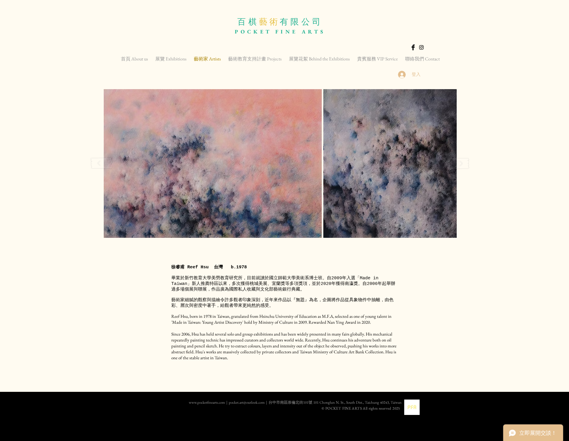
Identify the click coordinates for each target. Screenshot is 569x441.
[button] (213, 163)
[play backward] (101, 163)
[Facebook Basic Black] (413, 47)
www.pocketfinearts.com (186, 402)
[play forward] (458, 163)
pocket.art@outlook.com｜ (248, 402)
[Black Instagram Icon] (421, 47)
